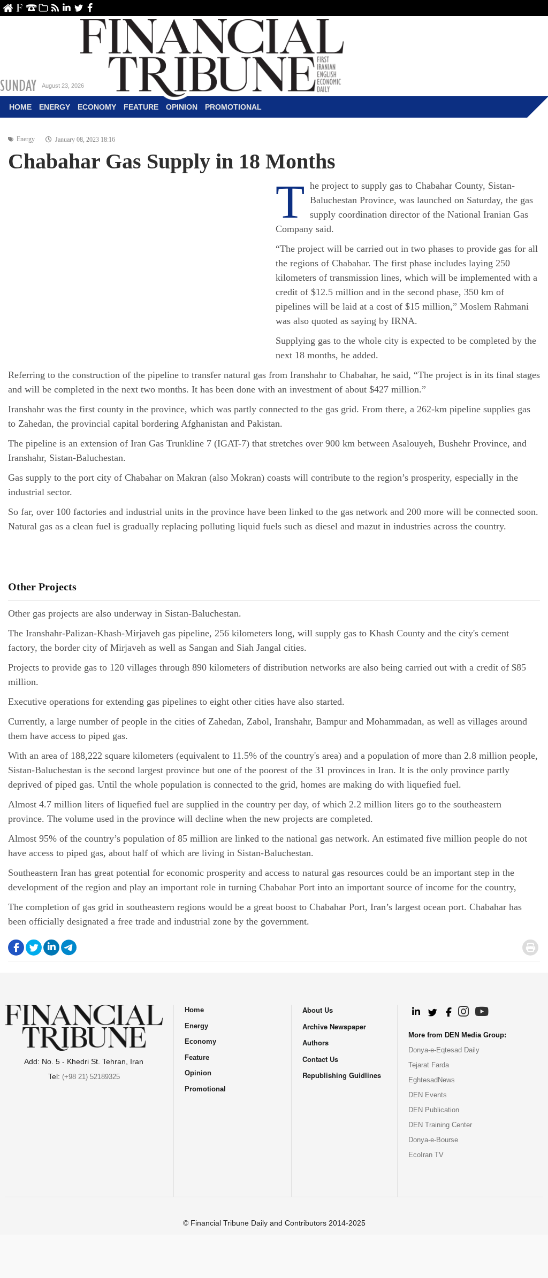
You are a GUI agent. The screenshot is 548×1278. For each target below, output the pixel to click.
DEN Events (427, 1095)
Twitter (78, 7)
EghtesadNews (431, 1080)
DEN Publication (433, 1110)
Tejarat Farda (428, 1065)
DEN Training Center (440, 1125)
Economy (97, 107)
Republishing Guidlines (341, 1075)
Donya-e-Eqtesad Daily (444, 1050)
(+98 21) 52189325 (91, 1077)
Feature (141, 107)
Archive (43, 7)
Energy (54, 107)
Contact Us (31, 7)
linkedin (66, 7)
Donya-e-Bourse (433, 1140)
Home (7, 7)
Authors (315, 1042)
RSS (55, 7)
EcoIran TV (426, 1155)
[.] (415, 1012)
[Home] (212, 56)
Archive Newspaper (334, 1026)
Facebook (90, 7)
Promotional (233, 107)
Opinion (181, 107)
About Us (19, 7)
